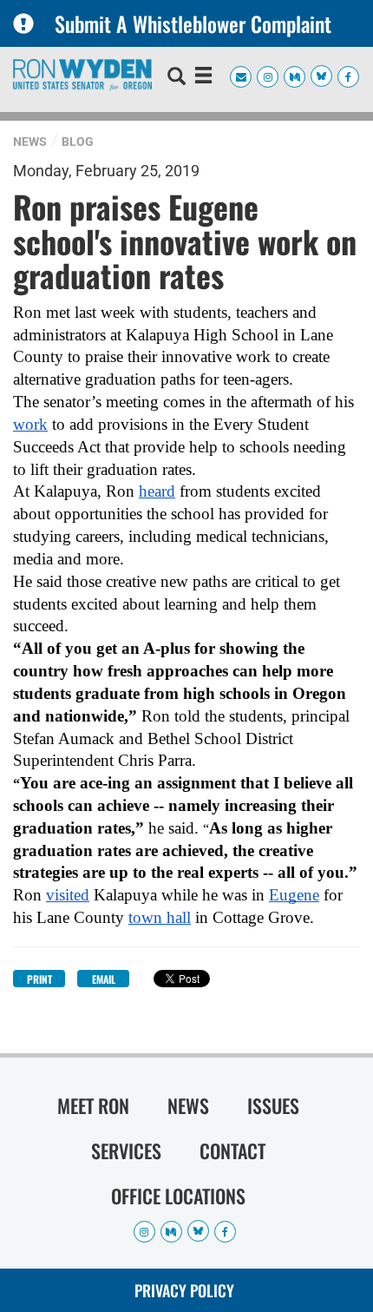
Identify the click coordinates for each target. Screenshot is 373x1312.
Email (103, 979)
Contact (232, 1150)
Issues (273, 1105)
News (30, 141)
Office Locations (178, 1196)
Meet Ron (93, 1105)
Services (126, 1150)
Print (39, 979)
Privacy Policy (184, 1290)
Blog (78, 141)
